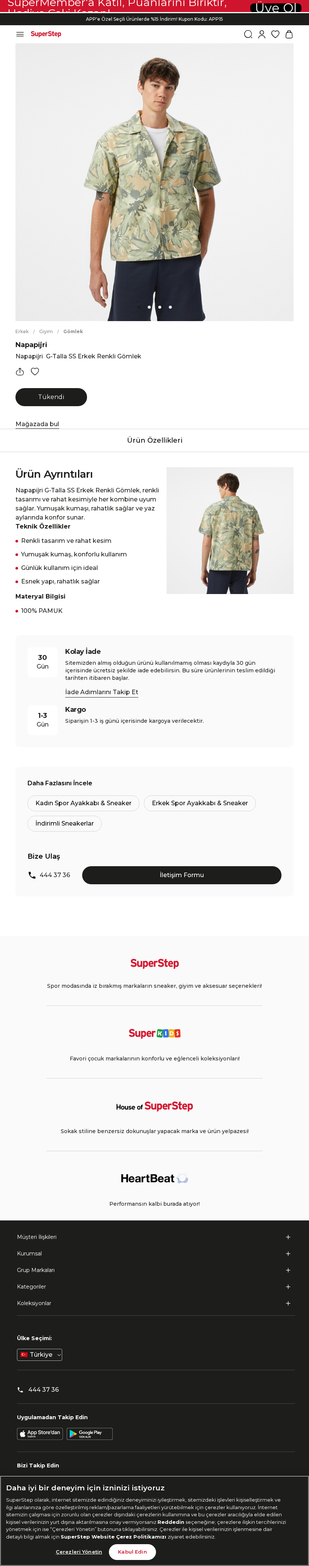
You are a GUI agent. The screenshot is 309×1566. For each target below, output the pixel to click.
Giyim (46, 331)
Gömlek (73, 331)
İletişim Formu (182, 875)
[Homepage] (46, 34)
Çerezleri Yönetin (79, 1552)
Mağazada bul (37, 424)
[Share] (19, 371)
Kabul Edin (132, 1552)
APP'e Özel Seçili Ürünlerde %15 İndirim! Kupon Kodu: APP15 (154, 19)
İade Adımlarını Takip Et (101, 692)
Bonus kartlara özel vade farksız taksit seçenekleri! (154, 13)
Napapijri (31, 345)
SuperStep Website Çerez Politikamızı (114, 1537)
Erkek (22, 331)
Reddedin (171, 1522)
